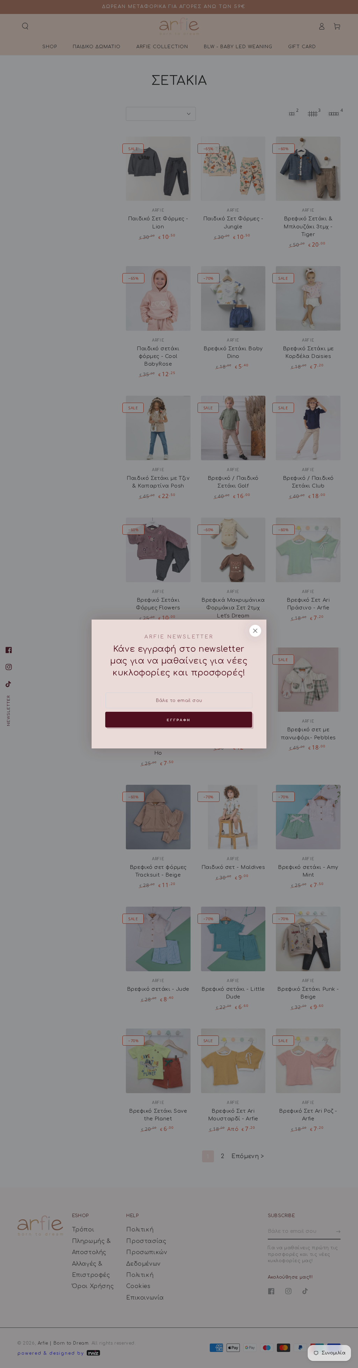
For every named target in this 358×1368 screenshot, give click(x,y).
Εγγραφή (179, 719)
